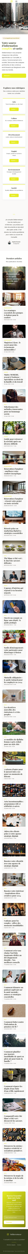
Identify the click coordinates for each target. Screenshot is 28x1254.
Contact (19, 1245)
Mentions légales (11, 1245)
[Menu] (16, 1)
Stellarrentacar (15, 1234)
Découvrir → (7, 75)
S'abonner (9, 1222)
